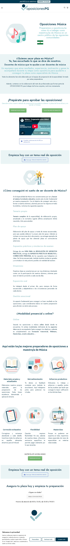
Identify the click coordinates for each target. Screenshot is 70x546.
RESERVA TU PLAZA (44, 1)
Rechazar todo (48, 539)
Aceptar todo (61, 539)
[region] (35, 538)
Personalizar (35, 539)
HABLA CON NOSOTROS (35, 496)
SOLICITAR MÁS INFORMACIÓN (52, 110)
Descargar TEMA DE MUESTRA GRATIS (36, 160)
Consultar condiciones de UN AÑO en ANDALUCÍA (33, 141)
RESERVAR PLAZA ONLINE (18, 110)
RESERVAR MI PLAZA (35, 458)
